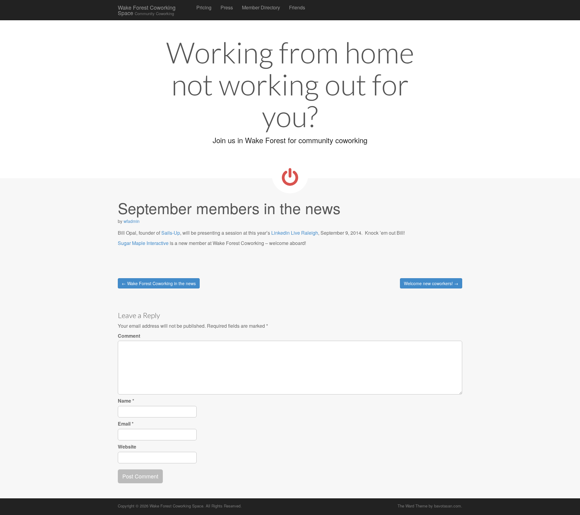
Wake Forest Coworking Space (147, 10)
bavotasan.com (447, 506)
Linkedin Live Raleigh (294, 232)
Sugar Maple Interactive (143, 243)
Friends (297, 7)
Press (227, 7)
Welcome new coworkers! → (431, 283)
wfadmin (132, 221)
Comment (129, 336)
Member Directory (261, 7)
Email (126, 423)
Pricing (203, 7)
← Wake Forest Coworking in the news (159, 283)
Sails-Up (170, 232)
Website (127, 446)
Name (126, 401)
